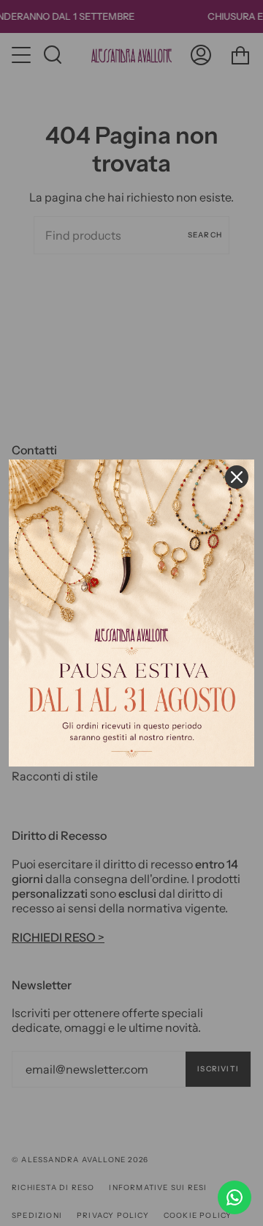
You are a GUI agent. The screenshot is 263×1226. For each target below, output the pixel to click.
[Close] (236, 477)
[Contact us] (234, 1197)
